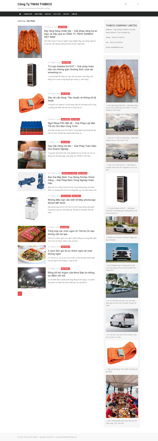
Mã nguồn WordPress (47, 437)
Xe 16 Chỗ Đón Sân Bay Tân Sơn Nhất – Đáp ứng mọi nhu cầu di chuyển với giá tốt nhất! (121, 302)
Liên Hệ (74, 14)
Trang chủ (28, 14)
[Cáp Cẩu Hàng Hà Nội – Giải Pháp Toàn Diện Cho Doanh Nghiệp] (32, 155)
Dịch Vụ (48, 14)
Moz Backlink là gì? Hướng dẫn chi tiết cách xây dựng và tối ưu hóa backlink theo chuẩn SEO (121, 267)
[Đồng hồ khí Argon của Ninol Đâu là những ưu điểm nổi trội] (32, 277)
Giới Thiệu (38, 14)
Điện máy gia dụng (69, 173)
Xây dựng (74, 119)
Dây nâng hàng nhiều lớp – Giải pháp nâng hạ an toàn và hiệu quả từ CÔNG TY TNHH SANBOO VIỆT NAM (70, 33)
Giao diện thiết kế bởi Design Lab (66, 437)
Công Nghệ (65, 196)
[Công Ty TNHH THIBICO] (20, 14)
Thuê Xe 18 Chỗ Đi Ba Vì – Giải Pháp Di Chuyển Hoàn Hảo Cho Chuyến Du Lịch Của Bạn (121, 167)
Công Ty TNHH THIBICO (35, 4)
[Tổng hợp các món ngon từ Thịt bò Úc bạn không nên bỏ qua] (32, 234)
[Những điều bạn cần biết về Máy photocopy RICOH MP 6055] (32, 209)
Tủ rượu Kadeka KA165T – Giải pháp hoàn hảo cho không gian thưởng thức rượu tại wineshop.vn (71, 69)
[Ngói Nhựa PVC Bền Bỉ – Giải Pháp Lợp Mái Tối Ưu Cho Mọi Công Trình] (32, 128)
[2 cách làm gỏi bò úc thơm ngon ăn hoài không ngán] (32, 255)
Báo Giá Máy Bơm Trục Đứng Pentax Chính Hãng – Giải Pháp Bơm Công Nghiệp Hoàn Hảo (71, 180)
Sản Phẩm (57, 14)
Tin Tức (66, 14)
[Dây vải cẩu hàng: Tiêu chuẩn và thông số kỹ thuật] (32, 103)
